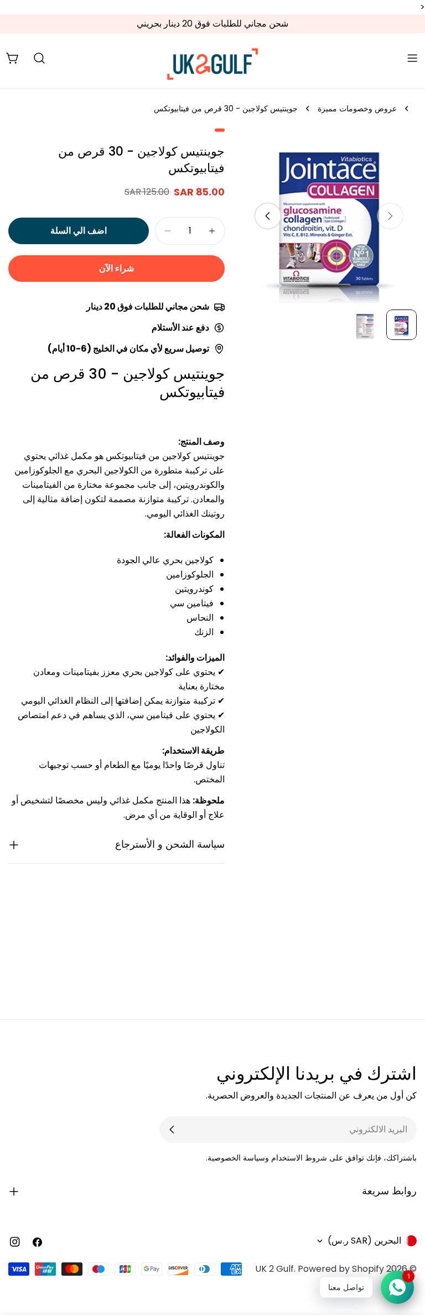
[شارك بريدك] (172, 1129)
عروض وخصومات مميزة (357, 108)
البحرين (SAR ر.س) (364, 1240)
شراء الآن (116, 268)
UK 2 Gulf (274, 1268)
